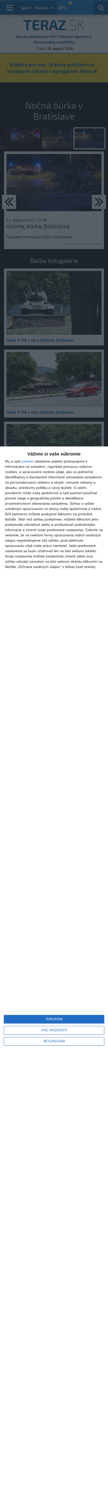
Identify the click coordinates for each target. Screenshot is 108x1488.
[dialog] (54, 967)
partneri (27, 461)
